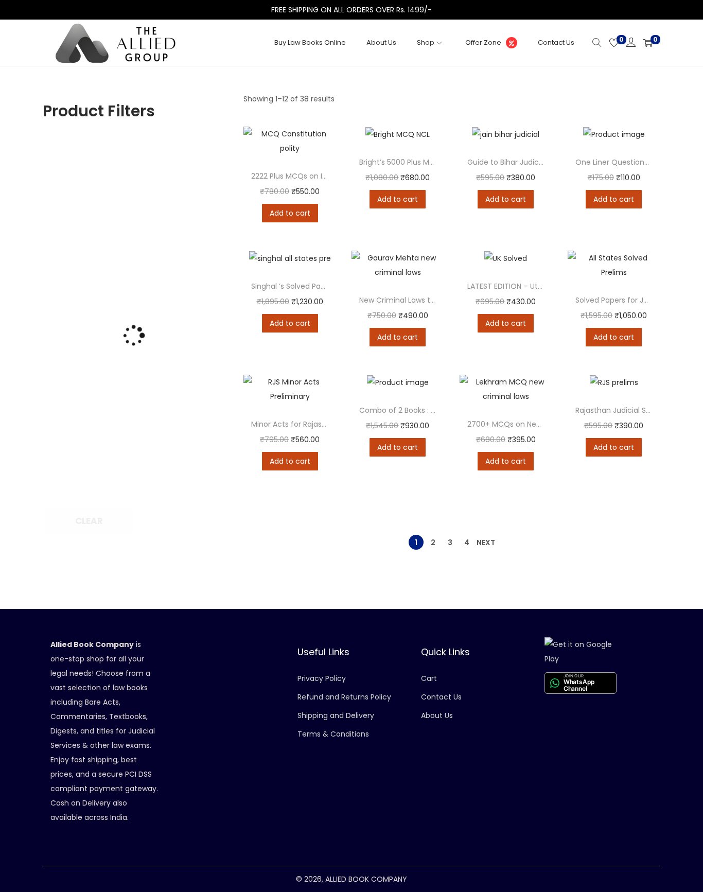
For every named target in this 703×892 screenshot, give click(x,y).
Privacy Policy (321, 678)
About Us (437, 715)
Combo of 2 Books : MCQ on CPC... (420, 410)
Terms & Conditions (333, 734)
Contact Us (441, 697)
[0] (614, 42)
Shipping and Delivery (335, 715)
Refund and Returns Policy (344, 697)
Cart (429, 678)
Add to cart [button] (290, 213)
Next (486, 542)
